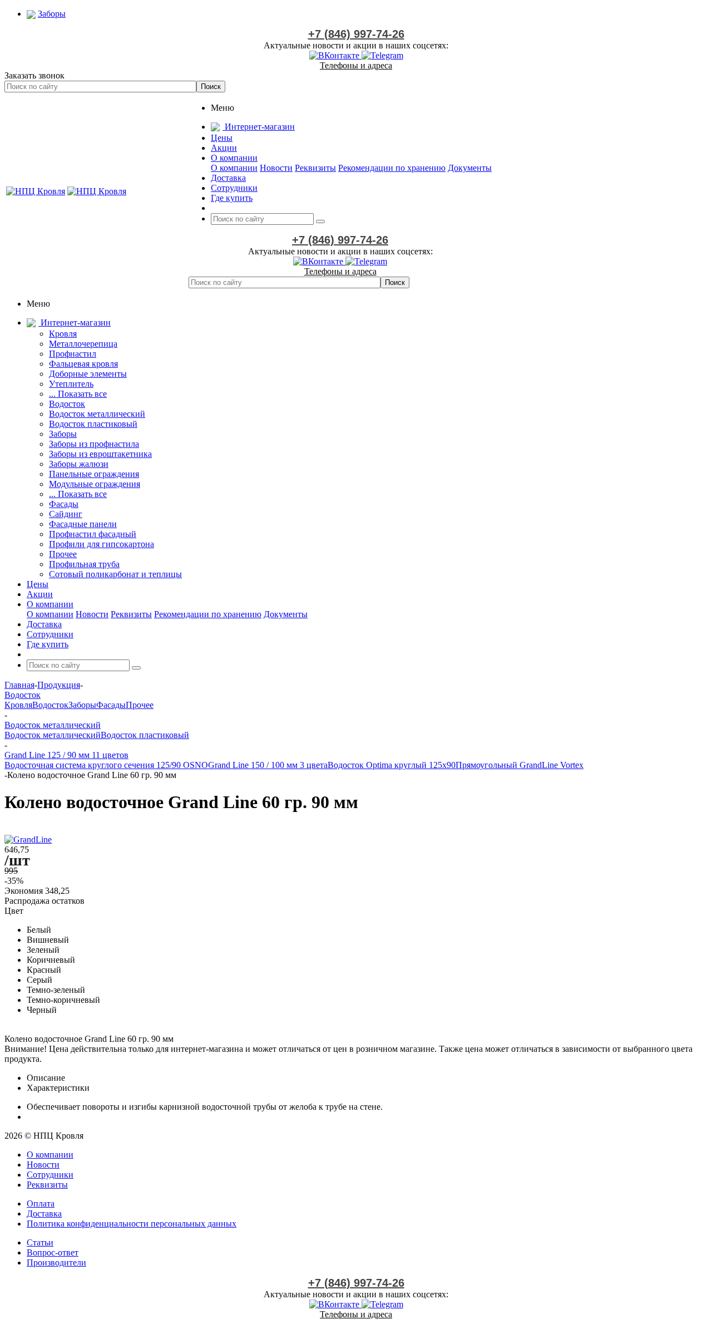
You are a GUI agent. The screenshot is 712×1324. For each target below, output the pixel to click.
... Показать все (78, 393)
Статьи (40, 1242)
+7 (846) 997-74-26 (356, 34)
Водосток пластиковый (93, 424)
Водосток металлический (97, 414)
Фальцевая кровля (83, 363)
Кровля (63, 333)
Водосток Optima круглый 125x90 (392, 765)
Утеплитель (71, 383)
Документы (470, 168)
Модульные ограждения (94, 484)
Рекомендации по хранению (392, 168)
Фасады (63, 504)
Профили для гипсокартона (101, 544)
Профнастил (72, 353)
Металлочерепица (83, 343)
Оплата (41, 1203)
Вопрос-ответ (52, 1252)
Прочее (63, 554)
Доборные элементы (88, 373)
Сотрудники (50, 1174)
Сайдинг (65, 514)
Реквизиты (315, 168)
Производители (56, 1262)
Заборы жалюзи (78, 464)
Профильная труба (84, 564)
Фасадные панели (83, 524)
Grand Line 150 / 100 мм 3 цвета (268, 765)
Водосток (67, 403)
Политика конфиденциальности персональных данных (131, 1223)
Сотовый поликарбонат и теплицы (115, 574)
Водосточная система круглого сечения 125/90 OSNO (106, 765)
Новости (276, 168)
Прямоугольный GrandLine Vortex (520, 765)
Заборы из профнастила (94, 444)
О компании (234, 168)
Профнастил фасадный (92, 534)
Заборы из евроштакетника (100, 454)
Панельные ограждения (94, 474)
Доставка (44, 1213)
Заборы (63, 434)
